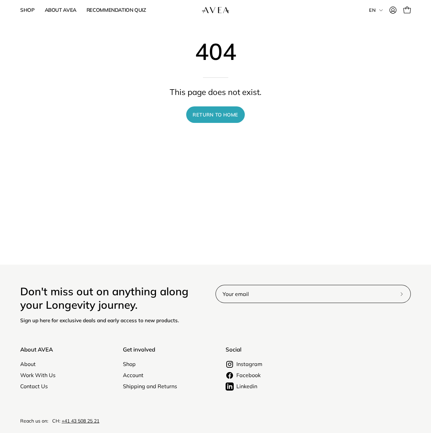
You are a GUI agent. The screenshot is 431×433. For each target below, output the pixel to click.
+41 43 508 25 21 (80, 421)
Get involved (139, 349)
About (28, 364)
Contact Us (34, 386)
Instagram (249, 364)
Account (133, 375)
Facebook (248, 375)
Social (233, 349)
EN (372, 10)
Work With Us (38, 375)
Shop (129, 364)
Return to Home (215, 115)
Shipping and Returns (150, 386)
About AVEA (36, 349)
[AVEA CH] (215, 10)
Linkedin (246, 386)
